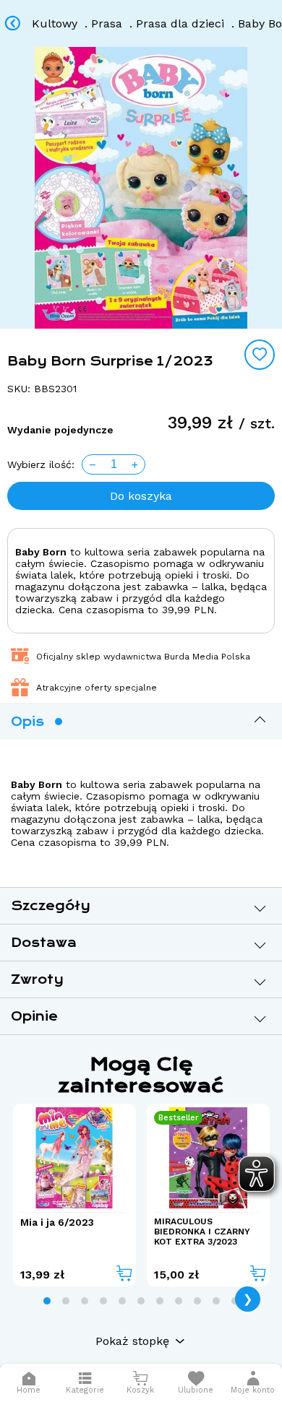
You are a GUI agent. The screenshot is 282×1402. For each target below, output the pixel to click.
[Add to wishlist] (259, 354)
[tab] (47, 1301)
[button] (252, 1383)
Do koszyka (141, 496)
